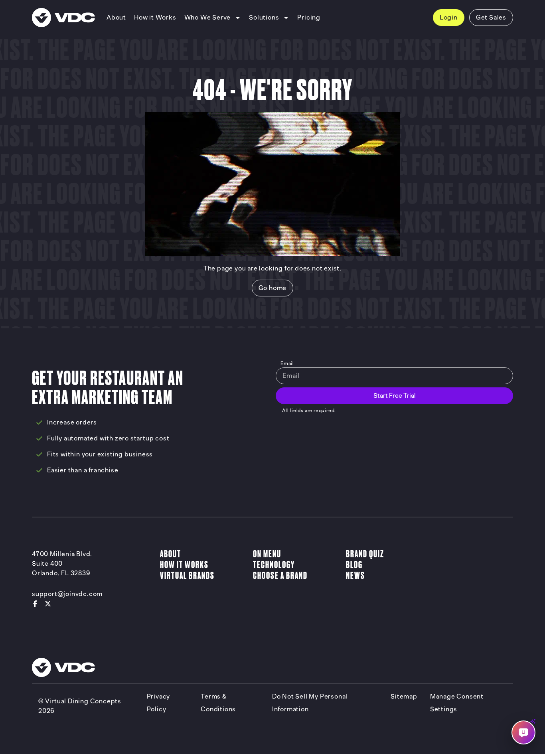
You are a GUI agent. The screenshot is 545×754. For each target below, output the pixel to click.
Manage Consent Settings (457, 703)
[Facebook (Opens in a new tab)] (35, 603)
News (355, 575)
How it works (184, 564)
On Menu (267, 554)
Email (287, 364)
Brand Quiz (365, 554)
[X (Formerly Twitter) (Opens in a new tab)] (48, 603)
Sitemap (404, 697)
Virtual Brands (187, 575)
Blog (354, 564)
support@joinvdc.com (67, 594)
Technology (274, 564)
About (170, 554)
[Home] (63, 17)
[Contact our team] (523, 732)
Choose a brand (280, 575)
